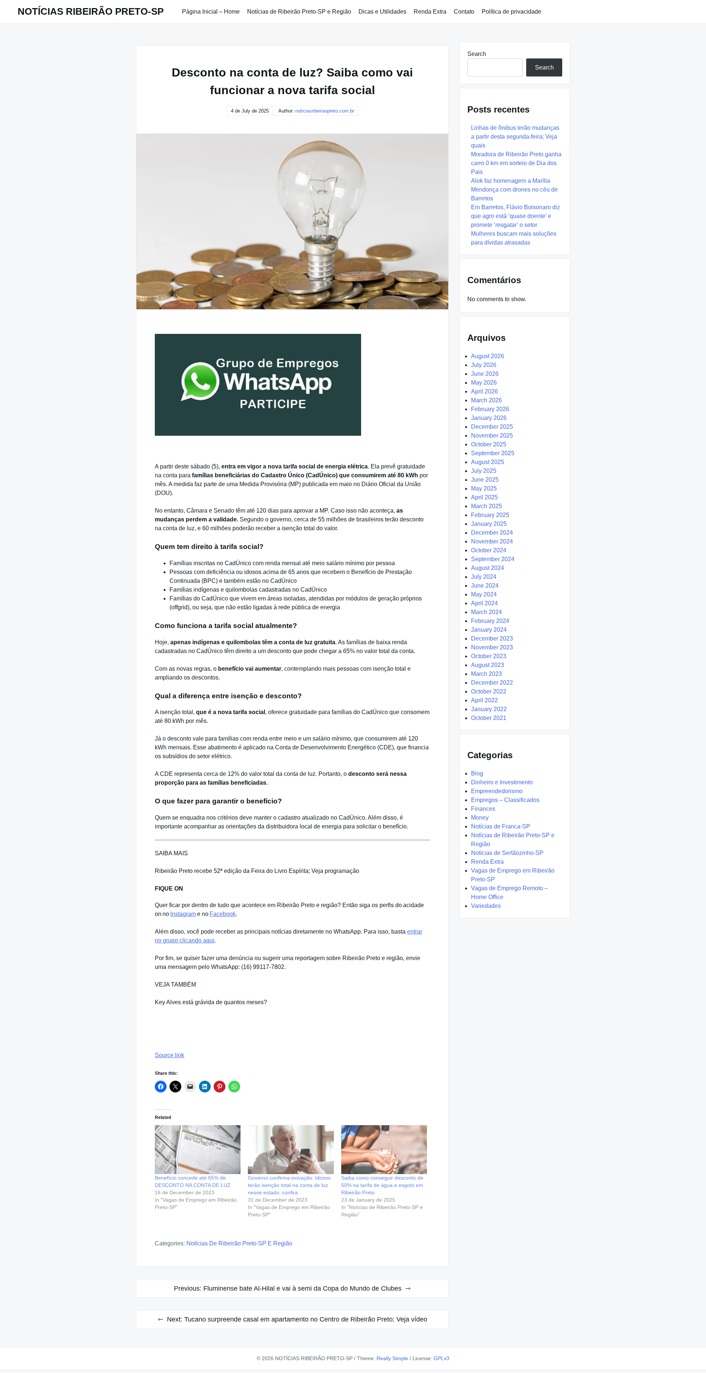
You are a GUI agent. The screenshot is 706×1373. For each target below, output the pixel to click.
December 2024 (492, 532)
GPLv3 (441, 1358)
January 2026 (489, 418)
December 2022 (492, 683)
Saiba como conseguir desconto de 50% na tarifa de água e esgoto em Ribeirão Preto (382, 1185)
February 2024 (490, 621)
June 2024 (485, 585)
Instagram (183, 914)
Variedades (486, 906)
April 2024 (484, 603)
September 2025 (492, 453)
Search (476, 54)
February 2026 (490, 409)
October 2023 (488, 656)
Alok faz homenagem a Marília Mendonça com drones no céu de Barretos (514, 190)
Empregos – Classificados (505, 800)
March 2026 (486, 400)
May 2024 (484, 594)
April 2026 (484, 391)
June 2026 (485, 374)
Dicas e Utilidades (382, 11)
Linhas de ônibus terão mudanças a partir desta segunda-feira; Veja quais (515, 137)
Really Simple (392, 1358)
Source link (169, 1055)
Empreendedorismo (497, 791)
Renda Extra (430, 11)
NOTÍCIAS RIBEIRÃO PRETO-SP (91, 11)
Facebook (223, 914)
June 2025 (485, 480)
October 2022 (488, 691)
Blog (477, 773)
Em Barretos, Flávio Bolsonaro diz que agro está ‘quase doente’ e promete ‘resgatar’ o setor (515, 216)
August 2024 (487, 568)
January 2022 (489, 709)
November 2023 (492, 647)
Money (480, 817)
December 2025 (492, 427)
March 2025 (486, 506)
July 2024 (483, 577)
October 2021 (488, 718)
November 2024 (492, 541)
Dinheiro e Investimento (502, 782)
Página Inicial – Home (211, 11)
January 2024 (489, 630)
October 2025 (488, 444)
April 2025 (484, 497)
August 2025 (487, 462)
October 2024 (488, 550)
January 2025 (489, 524)
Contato (464, 11)
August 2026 (487, 356)
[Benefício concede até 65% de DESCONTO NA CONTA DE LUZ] (197, 1149)
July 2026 (483, 365)
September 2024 (492, 559)
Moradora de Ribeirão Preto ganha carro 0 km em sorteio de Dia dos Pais (516, 163)
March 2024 (486, 612)
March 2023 (486, 674)
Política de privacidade (511, 11)
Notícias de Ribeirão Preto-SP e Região (299, 11)
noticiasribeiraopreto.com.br (324, 111)
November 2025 (492, 435)
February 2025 (490, 515)
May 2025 (484, 488)
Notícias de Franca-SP (500, 826)
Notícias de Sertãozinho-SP (507, 853)
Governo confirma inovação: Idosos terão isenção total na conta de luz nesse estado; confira (289, 1185)
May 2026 (484, 382)
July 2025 (483, 471)
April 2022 (484, 700)
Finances (483, 809)
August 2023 (487, 665)
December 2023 (492, 638)
